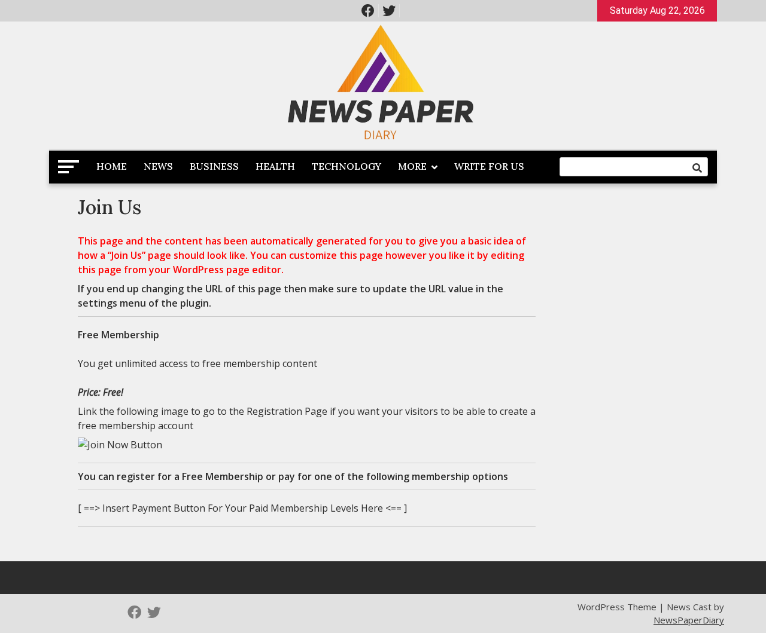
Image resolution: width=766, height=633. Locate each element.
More (412, 166)
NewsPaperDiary (688, 620)
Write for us (489, 166)
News (158, 166)
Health (275, 166)
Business (214, 166)
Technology (346, 166)
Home (111, 166)
